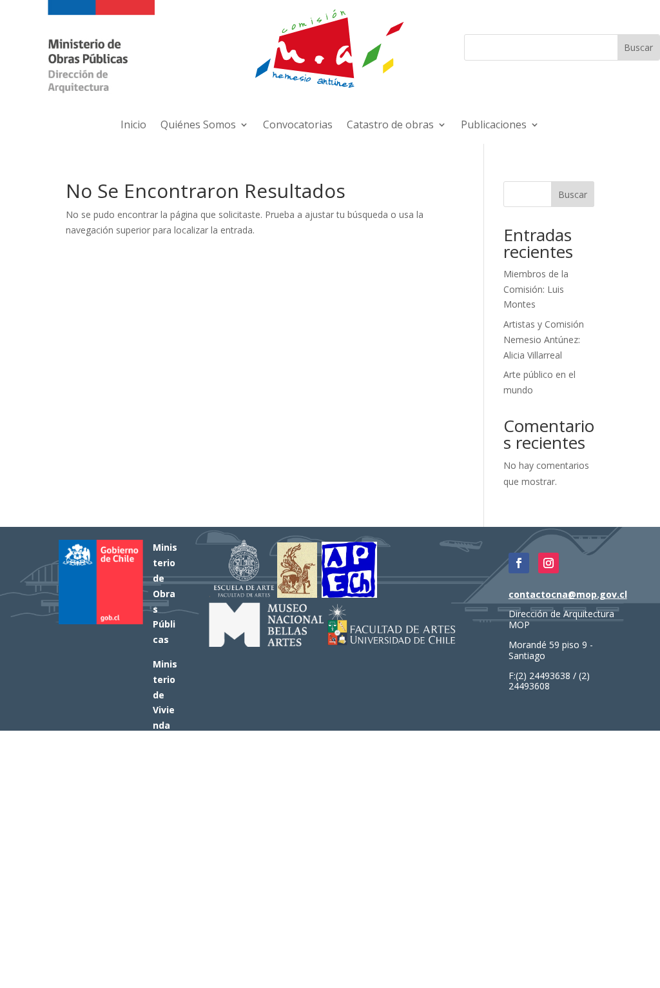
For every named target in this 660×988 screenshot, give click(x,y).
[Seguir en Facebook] (519, 563)
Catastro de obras (390, 126)
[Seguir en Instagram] (548, 563)
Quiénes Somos (198, 126)
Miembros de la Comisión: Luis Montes (535, 289)
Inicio (133, 126)
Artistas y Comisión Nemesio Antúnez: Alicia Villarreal (543, 339)
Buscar (572, 194)
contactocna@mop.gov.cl (568, 594)
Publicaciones (494, 126)
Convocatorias (298, 126)
